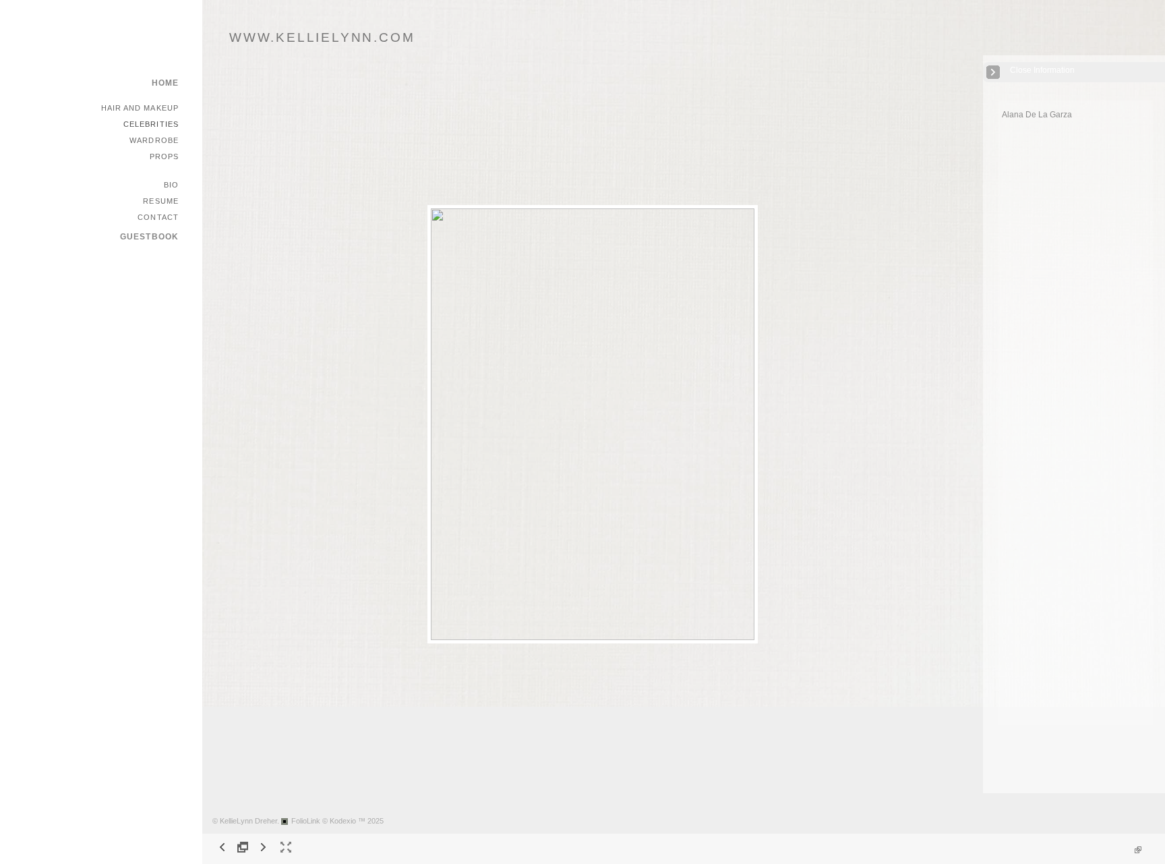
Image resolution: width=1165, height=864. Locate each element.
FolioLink (305, 821)
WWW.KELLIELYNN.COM (322, 37)
